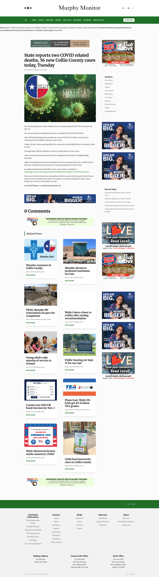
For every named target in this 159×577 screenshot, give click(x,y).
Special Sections (103, 522)
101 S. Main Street (79, 565)
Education (49, 20)
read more (30, 275)
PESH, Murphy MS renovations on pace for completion (40, 312)
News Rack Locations (126, 522)
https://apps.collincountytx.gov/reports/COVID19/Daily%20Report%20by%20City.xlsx (56, 172)
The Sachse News (32, 533)
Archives (79, 525)
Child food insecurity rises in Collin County (78, 461)
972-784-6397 (79, 559)
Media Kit (102, 525)
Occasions (108, 97)
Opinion (58, 20)
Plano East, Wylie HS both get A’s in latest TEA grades (77, 403)
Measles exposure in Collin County (38, 267)
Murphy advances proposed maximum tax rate (77, 270)
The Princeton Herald (33, 530)
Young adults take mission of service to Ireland (38, 360)
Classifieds (87, 20)
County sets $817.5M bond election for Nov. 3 (40, 406)
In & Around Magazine (32, 544)
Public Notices (98, 20)
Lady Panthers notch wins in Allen (118, 202)
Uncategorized (110, 111)
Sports (41, 20)
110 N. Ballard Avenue (118, 565)
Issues (79, 522)
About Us (126, 518)
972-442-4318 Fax (118, 562)
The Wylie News (33, 537)
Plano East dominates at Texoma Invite (119, 206)
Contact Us (126, 525)
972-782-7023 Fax (79, 562)
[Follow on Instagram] (31, 8)
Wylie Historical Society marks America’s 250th (40, 452)
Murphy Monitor (32, 526)
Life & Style (67, 20)
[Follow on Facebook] (25, 8)
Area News (37, 272)
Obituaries (77, 20)
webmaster (29, 70)
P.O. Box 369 (40, 559)
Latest (34, 20)
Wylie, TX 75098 (41, 562)
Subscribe (129, 20)
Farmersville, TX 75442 (79, 567)
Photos (79, 528)
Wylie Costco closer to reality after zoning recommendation (78, 315)
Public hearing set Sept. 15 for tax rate (79, 361)
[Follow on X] (28, 8)
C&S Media (33, 540)
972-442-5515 (118, 559)
